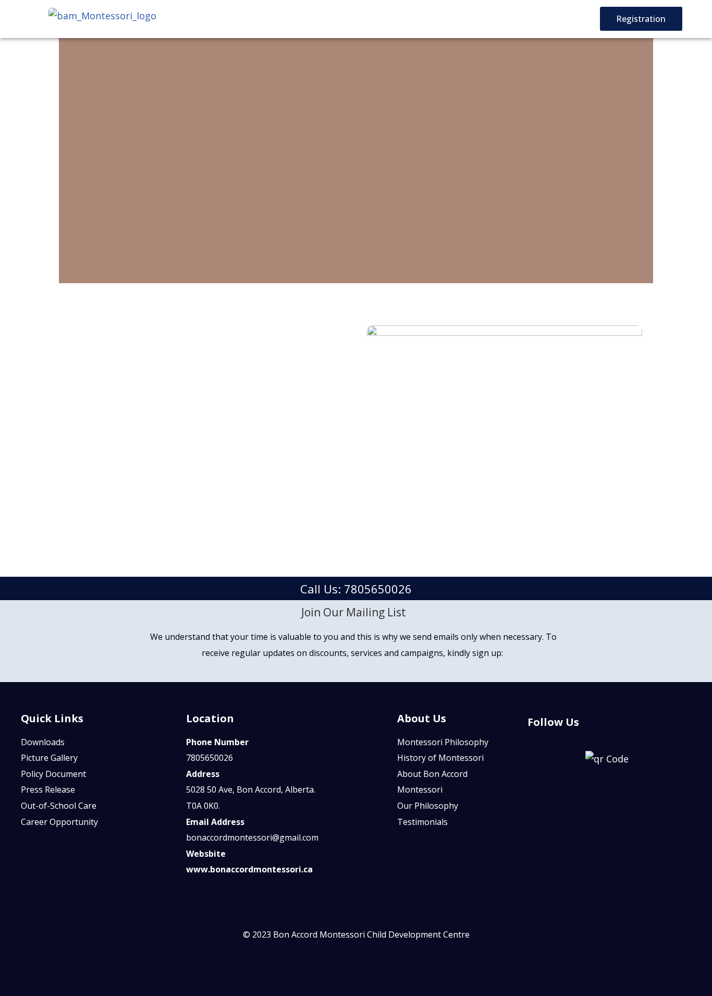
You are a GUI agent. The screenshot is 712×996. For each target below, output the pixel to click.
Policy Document (53, 774)
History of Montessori (440, 757)
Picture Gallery (49, 757)
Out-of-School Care (58, 805)
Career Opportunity (59, 822)
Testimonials (422, 822)
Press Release (48, 789)
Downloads (43, 742)
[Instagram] (625, 726)
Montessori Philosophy (442, 742)
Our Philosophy (427, 805)
